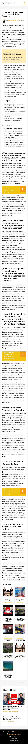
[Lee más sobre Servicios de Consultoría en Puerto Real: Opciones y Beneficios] (14, 699)
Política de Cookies (14, 740)
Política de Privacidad (14, 736)
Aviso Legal (14, 738)
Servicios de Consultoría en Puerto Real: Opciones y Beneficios (12, 708)
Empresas (15, 711)
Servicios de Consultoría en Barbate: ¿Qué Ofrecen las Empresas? (12, 718)
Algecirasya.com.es (8, 3)
